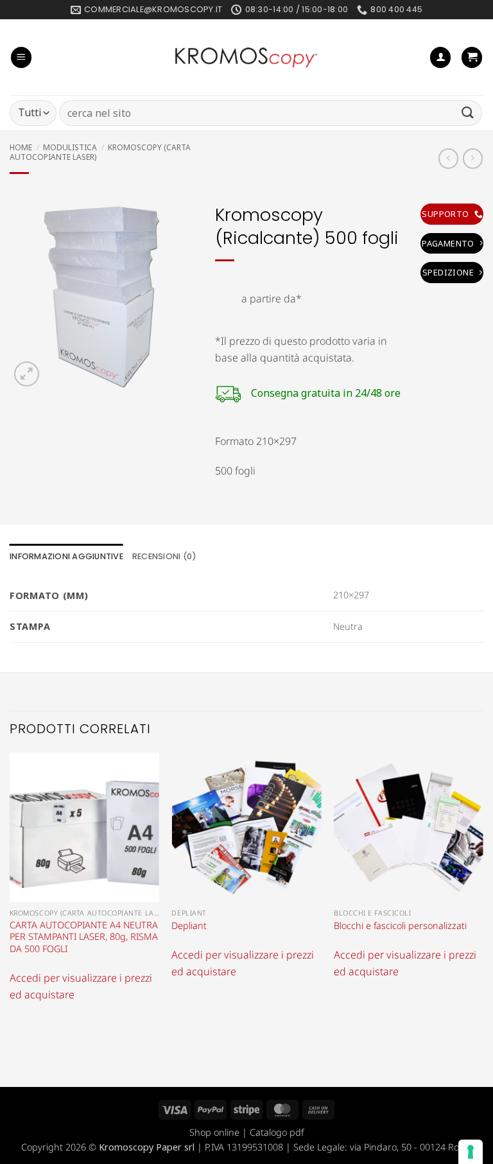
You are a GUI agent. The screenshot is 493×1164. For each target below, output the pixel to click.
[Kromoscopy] (246, 57)
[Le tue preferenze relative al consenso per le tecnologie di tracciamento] (470, 1152)
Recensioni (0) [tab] (164, 556)
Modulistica (70, 147)
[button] (21, 57)
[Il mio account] (440, 57)
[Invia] (468, 112)
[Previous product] (473, 158)
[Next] (482, 889)
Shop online (214, 1132)
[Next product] (448, 158)
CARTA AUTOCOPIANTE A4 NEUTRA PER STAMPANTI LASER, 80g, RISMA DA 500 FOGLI (84, 937)
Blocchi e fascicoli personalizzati (400, 926)
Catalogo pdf (277, 1132)
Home (21, 147)
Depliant (189, 926)
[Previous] (10, 889)
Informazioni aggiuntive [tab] (66, 556)
